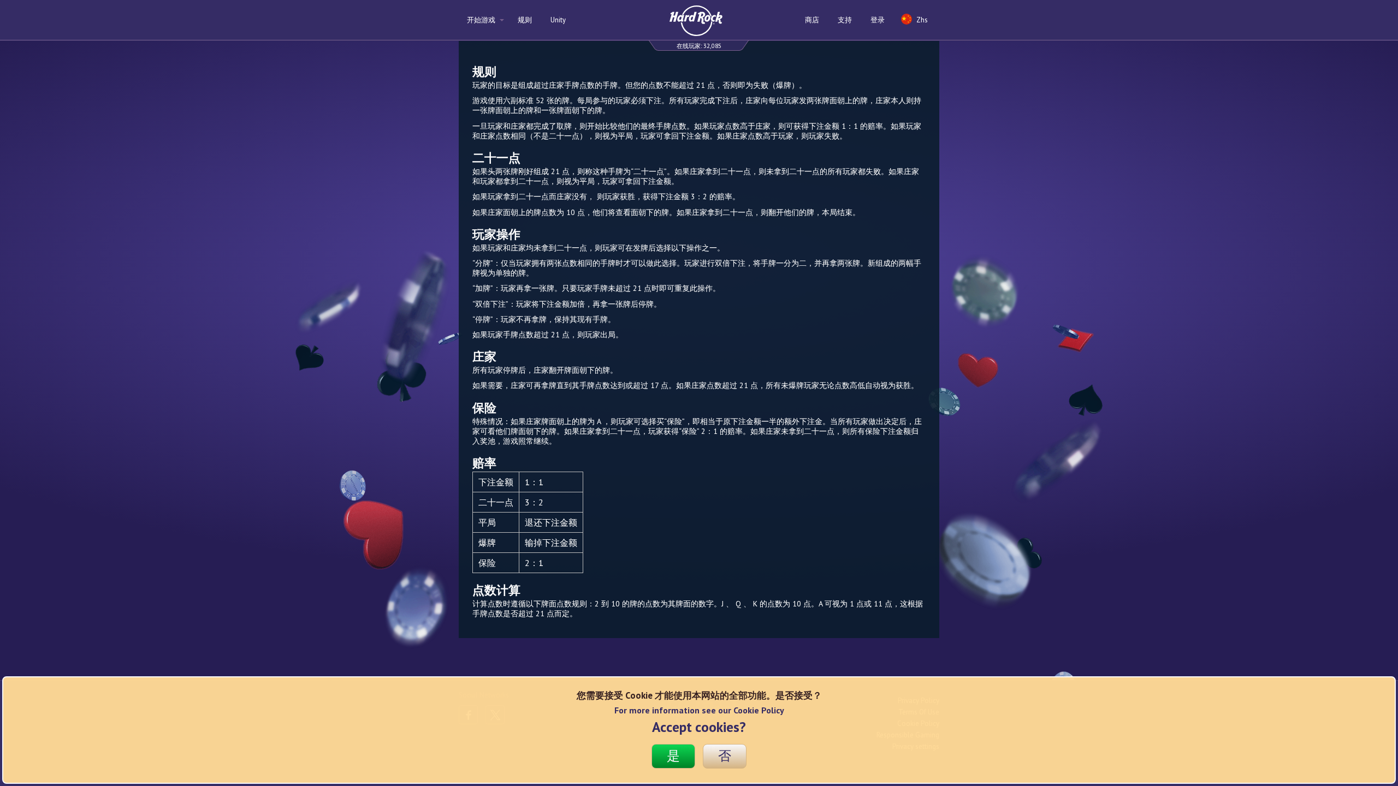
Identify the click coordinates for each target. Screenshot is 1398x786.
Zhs (921, 20)
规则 (525, 20)
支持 (845, 20)
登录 (877, 20)
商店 (812, 20)
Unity (558, 20)
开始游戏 (482, 20)
